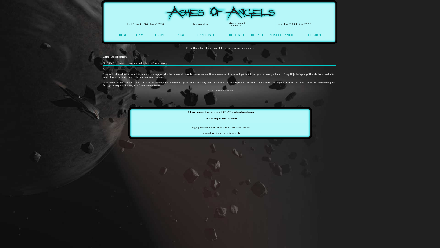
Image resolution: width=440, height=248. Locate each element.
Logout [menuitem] (315, 35)
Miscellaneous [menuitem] (283, 35)
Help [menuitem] (255, 35)
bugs (230, 48)
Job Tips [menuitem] (233, 35)
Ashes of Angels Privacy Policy (221, 118)
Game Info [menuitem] (206, 35)
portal (251, 48)
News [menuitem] (182, 35)
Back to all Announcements (220, 90)
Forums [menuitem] (160, 35)
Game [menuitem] (141, 35)
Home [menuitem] (123, 35)
